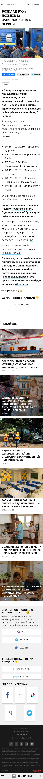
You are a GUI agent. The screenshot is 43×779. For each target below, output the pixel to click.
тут (31, 240)
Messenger (23, 648)
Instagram (10, 265)
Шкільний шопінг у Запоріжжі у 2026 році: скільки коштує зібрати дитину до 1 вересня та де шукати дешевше (19, 404)
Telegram (23, 640)
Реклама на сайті (21, 734)
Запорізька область (32, 4)
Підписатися (24, 677)
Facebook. (32, 265)
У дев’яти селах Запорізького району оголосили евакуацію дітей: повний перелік (21, 455)
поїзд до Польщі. (11, 252)
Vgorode (7, 108)
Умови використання (21, 728)
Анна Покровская (13, 80)
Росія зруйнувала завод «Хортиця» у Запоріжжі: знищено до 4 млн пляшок (20, 364)
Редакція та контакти (21, 731)
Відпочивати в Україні (11, 4)
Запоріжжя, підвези (15, 276)
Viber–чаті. (21, 284)
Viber (21, 265)
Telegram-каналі (22, 208)
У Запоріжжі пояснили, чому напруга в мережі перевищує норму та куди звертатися (21, 550)
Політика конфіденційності (21, 738)
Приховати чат (21, 304)
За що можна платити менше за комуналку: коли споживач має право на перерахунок (21, 591)
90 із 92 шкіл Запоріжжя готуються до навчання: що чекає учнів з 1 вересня (21, 503)
